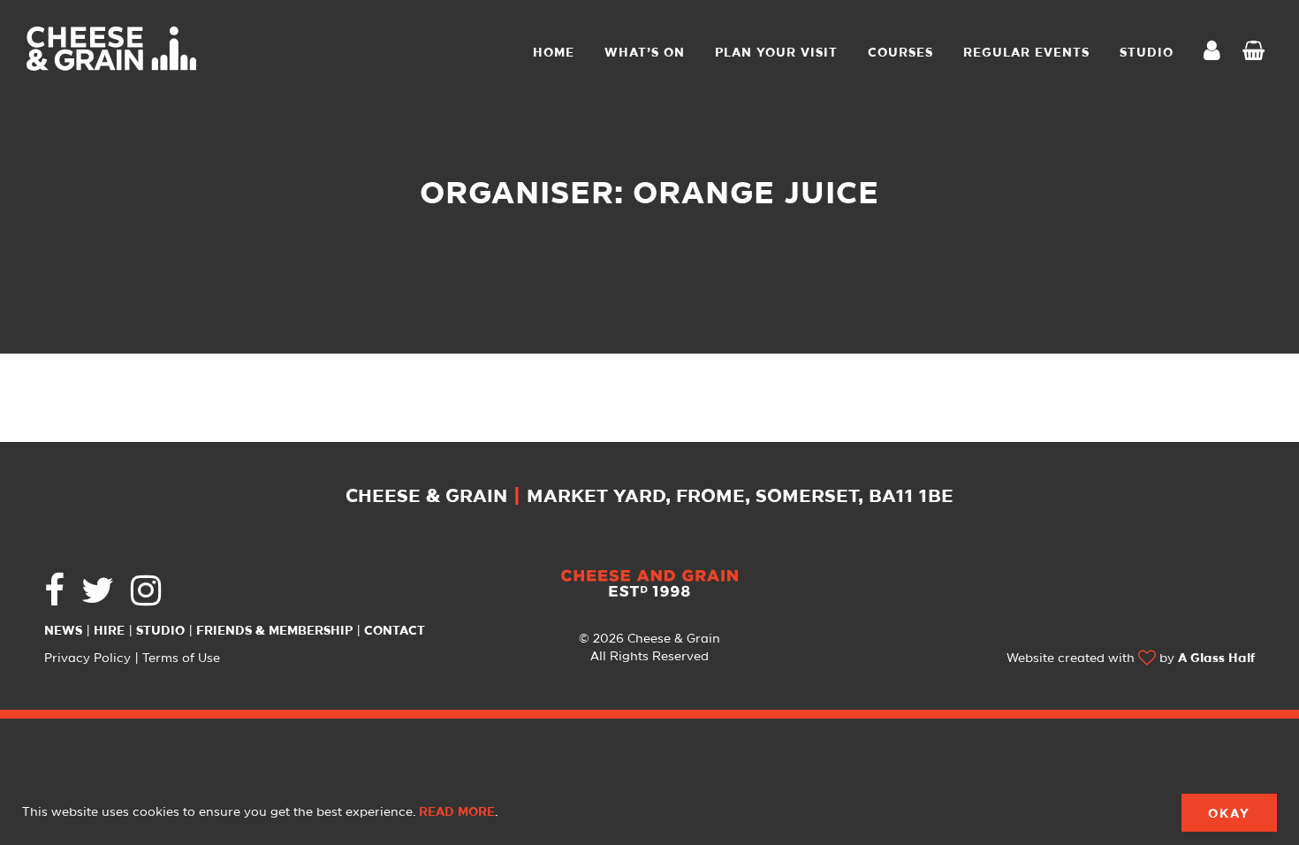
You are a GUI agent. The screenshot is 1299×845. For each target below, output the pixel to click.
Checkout (1257, 53)
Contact (394, 631)
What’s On (644, 53)
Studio (160, 631)
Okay (1229, 814)
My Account (1217, 52)
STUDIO (1147, 53)
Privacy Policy (87, 658)
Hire (109, 631)
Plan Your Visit (776, 53)
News (63, 631)
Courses (900, 53)
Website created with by (1131, 658)
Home (553, 53)
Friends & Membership (274, 631)
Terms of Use (181, 658)
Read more (457, 812)
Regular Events (1026, 53)
